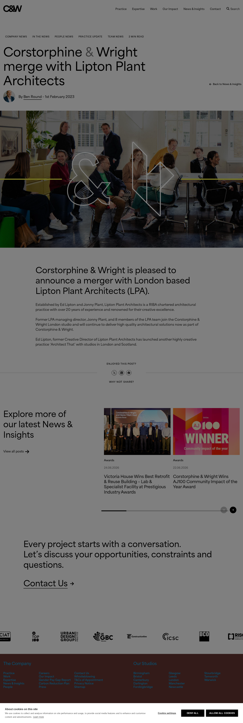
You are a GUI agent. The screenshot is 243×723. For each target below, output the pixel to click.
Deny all (193, 713)
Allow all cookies (222, 713)
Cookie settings (167, 713)
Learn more (38, 717)
